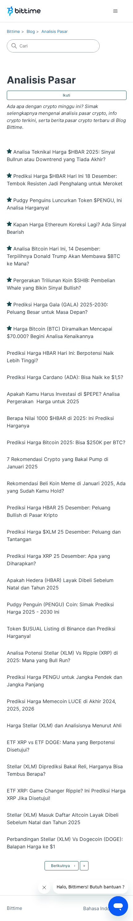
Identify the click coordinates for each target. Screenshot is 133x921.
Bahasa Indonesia (103, 908)
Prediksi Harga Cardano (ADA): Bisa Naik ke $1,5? (65, 377)
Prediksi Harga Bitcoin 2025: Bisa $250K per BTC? (66, 442)
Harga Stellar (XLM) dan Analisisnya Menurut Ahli (64, 725)
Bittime (13, 31)
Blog (31, 31)
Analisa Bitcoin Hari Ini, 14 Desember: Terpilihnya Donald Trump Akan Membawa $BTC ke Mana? (63, 256)
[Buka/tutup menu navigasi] (116, 11)
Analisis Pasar (54, 31)
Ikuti (66, 95)
